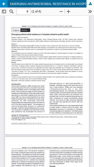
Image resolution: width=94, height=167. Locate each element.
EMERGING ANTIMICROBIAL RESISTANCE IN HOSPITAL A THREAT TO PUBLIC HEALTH (52, 4)
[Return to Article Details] (4, 4)
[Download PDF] (90, 4)
